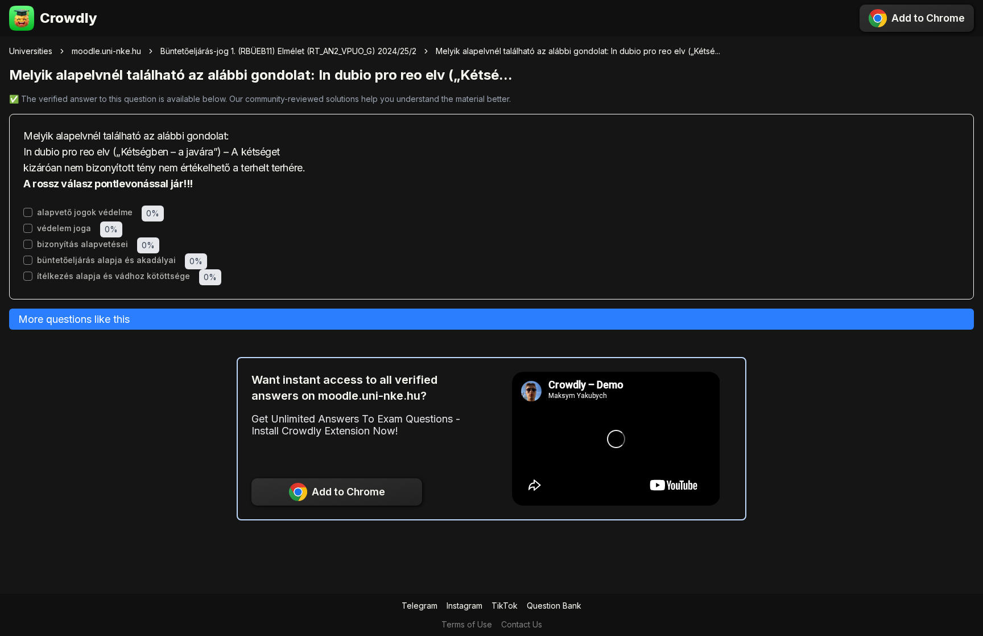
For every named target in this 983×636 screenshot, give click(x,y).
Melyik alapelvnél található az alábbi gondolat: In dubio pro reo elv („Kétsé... (578, 51)
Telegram (419, 605)
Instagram (464, 605)
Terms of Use (466, 624)
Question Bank (554, 605)
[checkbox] (27, 212)
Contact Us (521, 624)
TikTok (504, 605)
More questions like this (74, 319)
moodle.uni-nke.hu (106, 51)
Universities (30, 51)
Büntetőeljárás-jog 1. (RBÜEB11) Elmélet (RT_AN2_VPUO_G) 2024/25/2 (288, 51)
